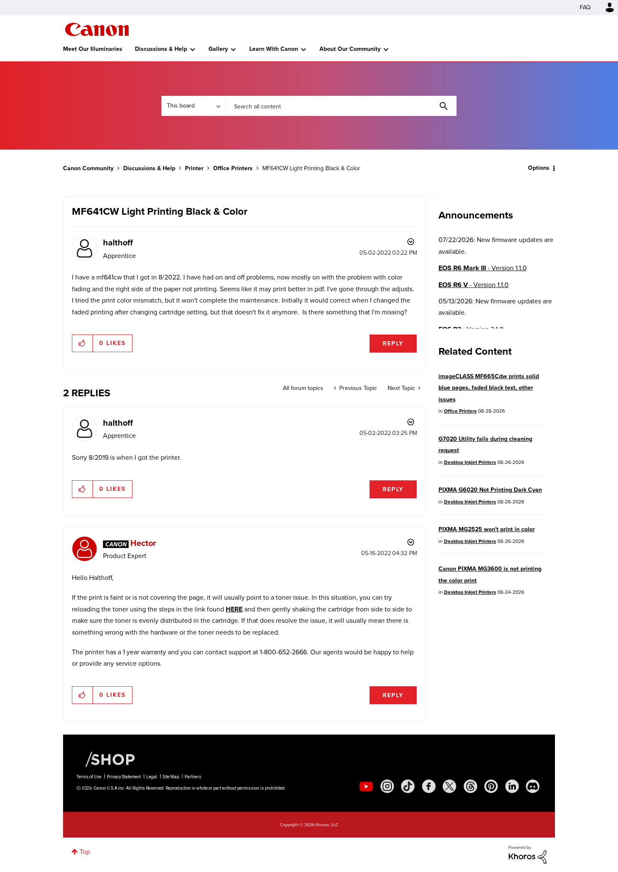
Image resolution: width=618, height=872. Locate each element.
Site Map (171, 777)
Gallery (218, 49)
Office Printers (233, 168)
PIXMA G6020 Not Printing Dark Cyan (490, 489)
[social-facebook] (429, 786)
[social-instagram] (387, 786)
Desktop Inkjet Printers (470, 462)
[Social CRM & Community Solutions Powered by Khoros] (528, 854)
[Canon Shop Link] (106, 759)
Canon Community (97, 29)
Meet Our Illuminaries (92, 49)
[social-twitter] (449, 786)
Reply (393, 343)
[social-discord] (532, 786)
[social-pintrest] (491, 786)
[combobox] (341, 106)
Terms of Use (89, 777)
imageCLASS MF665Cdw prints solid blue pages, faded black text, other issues (488, 388)
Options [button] (538, 167)
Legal (151, 777)
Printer (194, 168)
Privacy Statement (124, 777)
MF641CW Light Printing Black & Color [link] (311, 168)
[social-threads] (470, 786)
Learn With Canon (273, 49)
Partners (193, 777)
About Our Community (350, 49)
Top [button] (84, 851)
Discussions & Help (161, 49)
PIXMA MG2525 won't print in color (486, 529)
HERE (234, 609)
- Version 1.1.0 (482, 268)
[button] (82, 343)
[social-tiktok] (408, 786)
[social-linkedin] (512, 786)
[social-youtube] (366, 786)
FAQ (585, 7)
